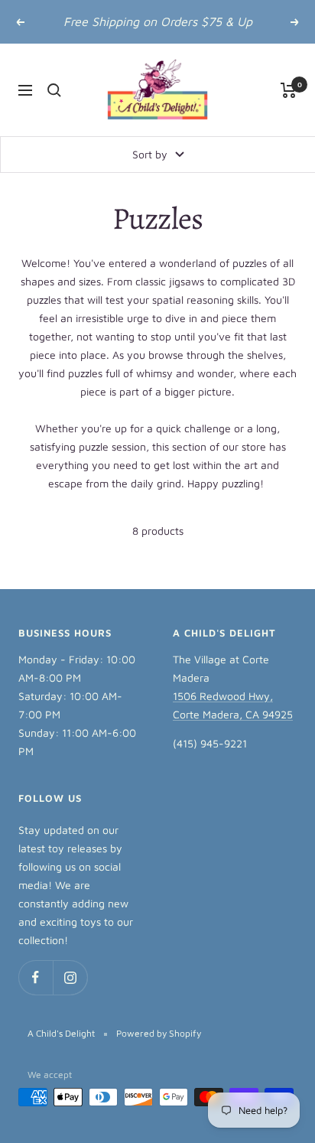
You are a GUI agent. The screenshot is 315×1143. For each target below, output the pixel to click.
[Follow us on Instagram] (70, 977)
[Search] (54, 90)
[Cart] (289, 90)
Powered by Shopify (158, 1033)
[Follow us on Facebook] (35, 977)
